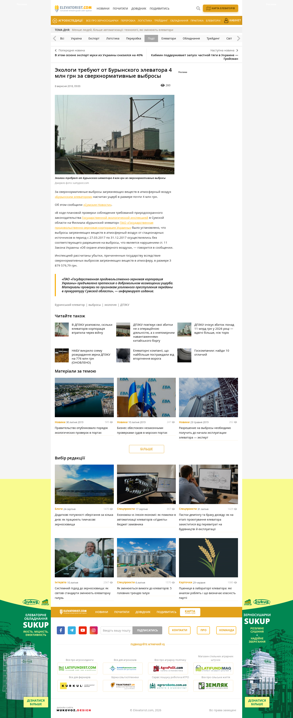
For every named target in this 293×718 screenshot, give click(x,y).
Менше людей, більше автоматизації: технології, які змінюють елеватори (122, 30)
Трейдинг (161, 20)
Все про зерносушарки (102, 20)
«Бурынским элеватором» (73, 197)
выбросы (94, 305)
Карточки (185, 582)
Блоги (59, 509)
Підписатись (147, 630)
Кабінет (235, 20)
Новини (60, 422)
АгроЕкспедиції (70, 20)
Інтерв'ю (60, 582)
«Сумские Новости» (97, 205)
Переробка (128, 20)
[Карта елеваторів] (190, 612)
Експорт (93, 38)
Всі (62, 38)
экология (110, 305)
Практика (197, 20)
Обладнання (179, 20)
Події (151, 38)
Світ (229, 38)
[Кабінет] (203, 612)
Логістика (145, 20)
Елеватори (213, 20)
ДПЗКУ (124, 305)
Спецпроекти (126, 509)
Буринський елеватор (70, 305)
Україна (76, 38)
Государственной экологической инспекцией (115, 218)
